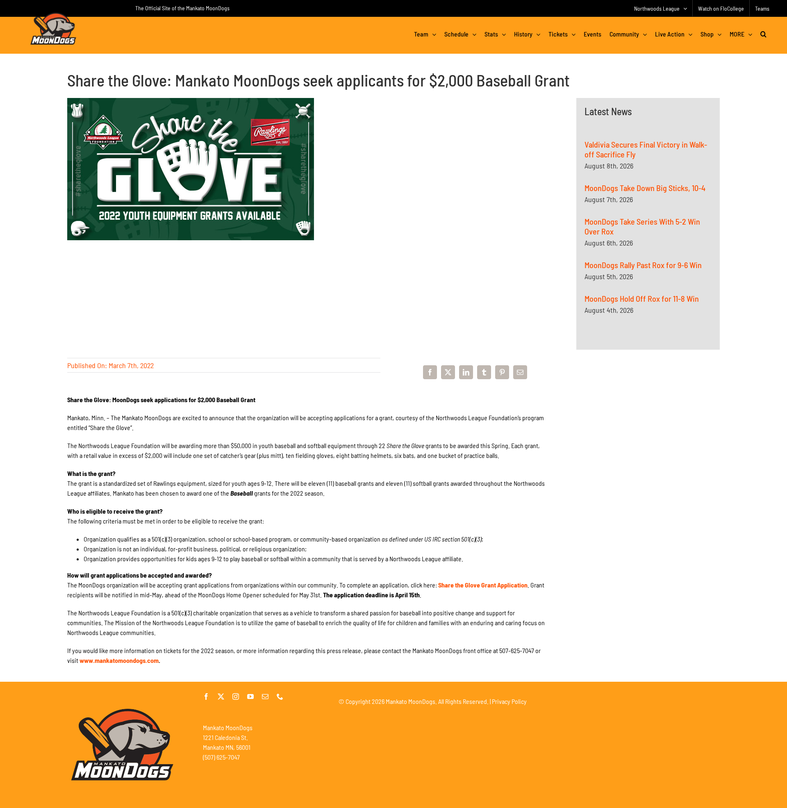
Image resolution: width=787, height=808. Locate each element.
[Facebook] (430, 372)
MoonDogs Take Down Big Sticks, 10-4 (645, 188)
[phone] (280, 696)
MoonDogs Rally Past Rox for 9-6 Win (643, 265)
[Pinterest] (502, 372)
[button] (763, 34)
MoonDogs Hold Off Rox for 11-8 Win (642, 298)
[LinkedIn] (466, 372)
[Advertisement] (648, 446)
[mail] (265, 696)
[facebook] (206, 696)
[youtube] (250, 696)
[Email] (520, 372)
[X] (448, 372)
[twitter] (221, 696)
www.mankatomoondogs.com (119, 660)
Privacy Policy (509, 701)
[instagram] (235, 696)
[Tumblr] (484, 372)
